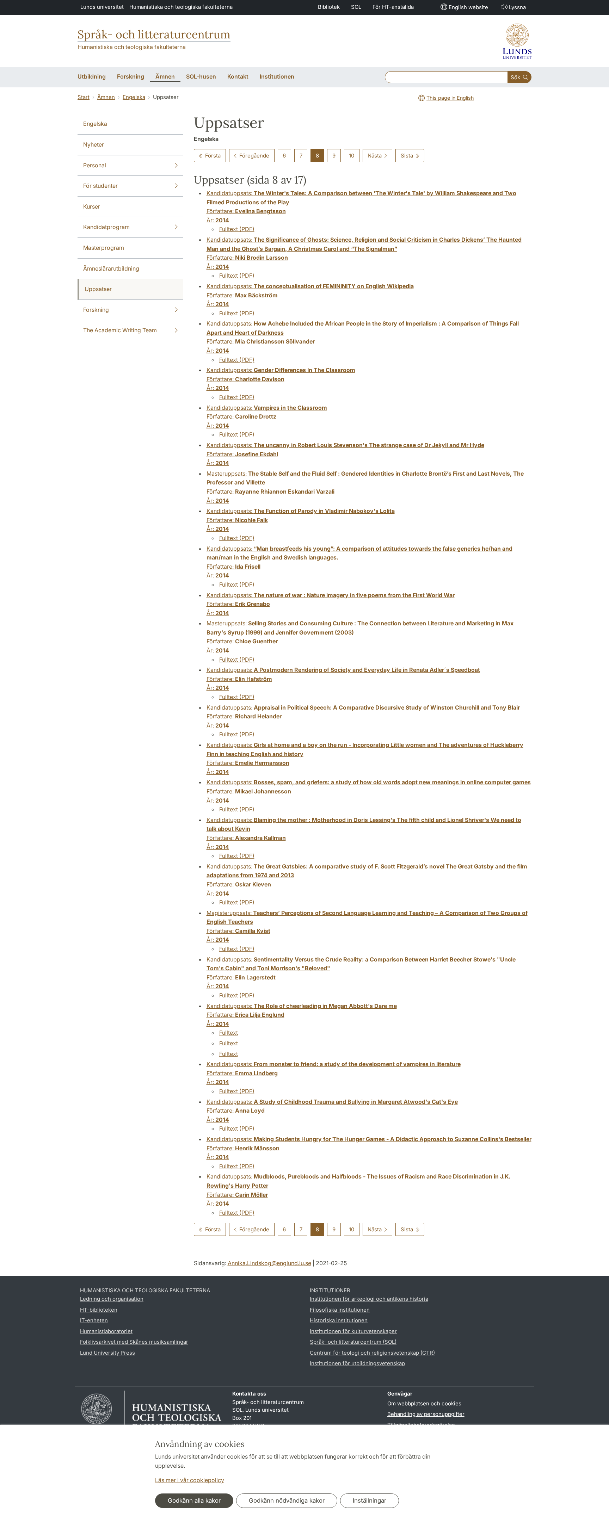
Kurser (91, 206)
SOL (356, 7)
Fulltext (228, 1032)
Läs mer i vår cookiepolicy (189, 1480)
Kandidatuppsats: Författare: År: (281, 378)
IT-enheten (94, 1320)
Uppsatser (98, 288)
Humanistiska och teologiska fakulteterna (181, 7)
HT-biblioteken (98, 1309)
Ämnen (106, 97)
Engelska (134, 97)
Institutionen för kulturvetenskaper (353, 1331)
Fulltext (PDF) (236, 229)
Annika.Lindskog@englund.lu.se (269, 1263)
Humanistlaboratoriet (106, 1331)
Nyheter (93, 144)
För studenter (100, 185)
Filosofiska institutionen (340, 1309)
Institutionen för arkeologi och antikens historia (369, 1298)
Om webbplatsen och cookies (424, 1403)
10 (351, 155)
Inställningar (369, 1500)
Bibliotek (329, 7)
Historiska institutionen (339, 1320)
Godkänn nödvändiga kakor (287, 1500)
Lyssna (517, 7)
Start (84, 97)
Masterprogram (103, 247)
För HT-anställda (393, 7)
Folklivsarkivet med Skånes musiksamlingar (134, 1341)
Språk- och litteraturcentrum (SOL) (353, 1341)
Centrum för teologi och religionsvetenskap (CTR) (372, 1352)
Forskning (96, 309)
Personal (94, 165)
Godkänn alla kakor (194, 1500)
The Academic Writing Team (120, 330)
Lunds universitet (102, 7)
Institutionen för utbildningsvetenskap (357, 1363)
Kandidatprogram (106, 226)
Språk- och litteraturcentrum (154, 34)
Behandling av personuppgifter (426, 1414)
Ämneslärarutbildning (111, 268)
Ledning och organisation (111, 1298)
